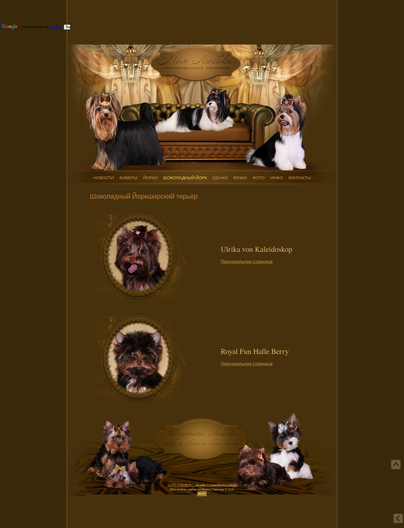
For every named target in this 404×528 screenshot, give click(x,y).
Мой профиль (117, 53)
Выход (122, 53)
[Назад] (398, 518)
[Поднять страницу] (396, 464)
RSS (127, 53)
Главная (113, 53)
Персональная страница (247, 261)
